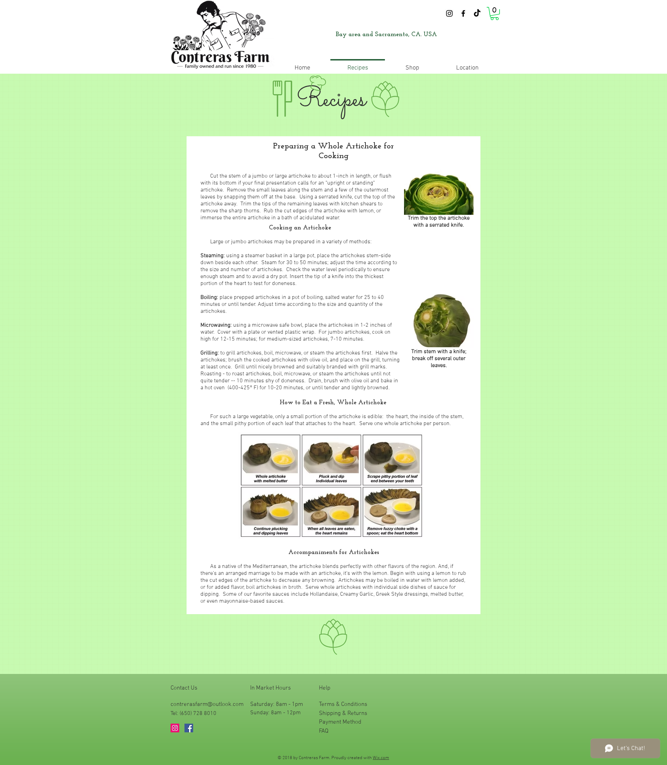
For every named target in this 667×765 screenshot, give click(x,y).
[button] (494, 13)
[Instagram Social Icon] (175, 728)
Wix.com (381, 758)
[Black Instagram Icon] (449, 13)
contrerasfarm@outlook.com (207, 704)
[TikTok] (477, 13)
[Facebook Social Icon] (188, 728)
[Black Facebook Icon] (463, 13)
